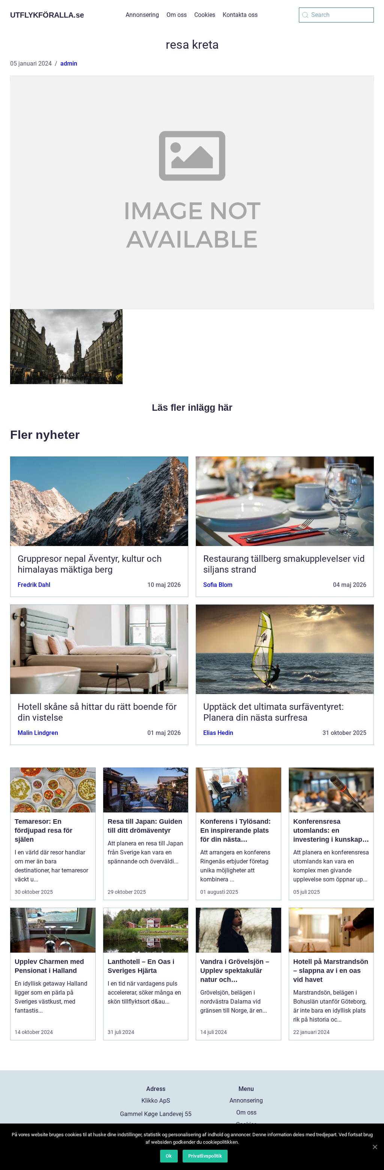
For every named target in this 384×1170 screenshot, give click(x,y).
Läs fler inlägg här (192, 407)
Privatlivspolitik (205, 1156)
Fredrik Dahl (34, 584)
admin (68, 63)
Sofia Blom (217, 584)
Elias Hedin (218, 732)
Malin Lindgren (38, 732)
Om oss (176, 14)
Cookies (204, 14)
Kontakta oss (240, 14)
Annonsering (142, 14)
